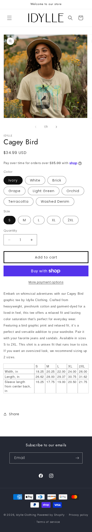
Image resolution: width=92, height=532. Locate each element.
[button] (9, 18)
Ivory (13, 180)
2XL (71, 220)
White (35, 180)
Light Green (43, 191)
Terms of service (48, 522)
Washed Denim (55, 201)
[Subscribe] (77, 457)
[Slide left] (35, 127)
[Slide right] (56, 127)
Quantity (10, 230)
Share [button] (14, 414)
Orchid (73, 191)
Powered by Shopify (51, 514)
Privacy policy (78, 515)
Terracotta (18, 201)
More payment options (46, 282)
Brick (56, 180)
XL (54, 220)
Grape (14, 191)
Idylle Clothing (26, 514)
